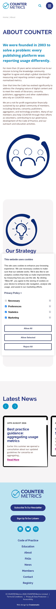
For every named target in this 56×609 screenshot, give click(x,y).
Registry (28, 582)
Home (5, 17)
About (28, 552)
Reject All (28, 346)
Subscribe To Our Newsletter (28, 507)
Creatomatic (34, 605)
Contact (28, 576)
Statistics (13, 312)
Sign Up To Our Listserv (28, 518)
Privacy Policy (13, 293)
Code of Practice (28, 540)
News (28, 564)
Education (28, 546)
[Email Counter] (36, 529)
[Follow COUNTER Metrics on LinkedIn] (20, 529)
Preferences (14, 306)
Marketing (13, 318)
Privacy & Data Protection (36, 596)
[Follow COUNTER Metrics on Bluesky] (28, 529)
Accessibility (28, 599)
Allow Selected (28, 337)
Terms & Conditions (15, 596)
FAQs (28, 558)
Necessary (14, 301)
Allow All (28, 328)
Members (28, 570)
